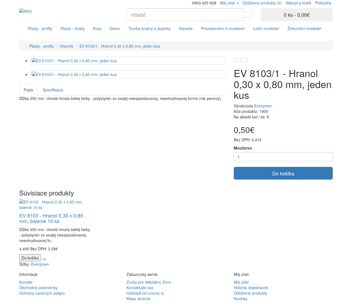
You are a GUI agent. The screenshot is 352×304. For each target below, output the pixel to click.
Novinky (241, 298)
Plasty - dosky (73, 28)
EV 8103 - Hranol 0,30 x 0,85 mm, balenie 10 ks (51, 218)
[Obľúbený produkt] (237, 60)
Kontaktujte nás (140, 287)
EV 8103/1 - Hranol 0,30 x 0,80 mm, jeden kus (119, 46)
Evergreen (263, 105)
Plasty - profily (40, 28)
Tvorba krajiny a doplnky (149, 28)
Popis (28, 90)
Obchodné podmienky (38, 287)
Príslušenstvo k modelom (223, 28)
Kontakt (25, 282)
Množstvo (243, 148)
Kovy (97, 28)
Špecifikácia (53, 90)
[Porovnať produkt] (244, 60)
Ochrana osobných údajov (42, 293)
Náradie (186, 28)
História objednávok (251, 287)
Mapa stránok (138, 298)
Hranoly (66, 46)
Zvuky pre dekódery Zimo (149, 282)
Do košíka (283, 173)
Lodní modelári (266, 28)
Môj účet (241, 282)
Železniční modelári (304, 28)
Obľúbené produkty (250, 293)
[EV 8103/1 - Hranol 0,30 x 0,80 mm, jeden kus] (128, 60)
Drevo (115, 28)
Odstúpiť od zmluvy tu (145, 293)
